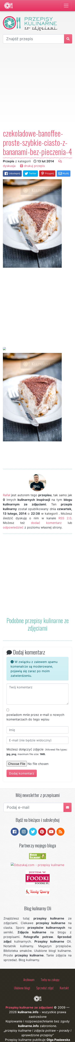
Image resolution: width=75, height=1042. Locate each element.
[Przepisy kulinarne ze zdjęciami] (8, 5)
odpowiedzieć (13, 527)
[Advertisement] (37, 85)
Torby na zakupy (50, 979)
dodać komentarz (46, 523)
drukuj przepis (34, 166)
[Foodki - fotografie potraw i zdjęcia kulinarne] (38, 877)
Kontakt (64, 987)
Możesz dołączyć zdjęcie (37, 751)
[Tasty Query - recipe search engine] (38, 891)
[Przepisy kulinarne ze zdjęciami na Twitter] (33, 831)
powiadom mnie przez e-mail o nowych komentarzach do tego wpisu (35, 717)
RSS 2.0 (64, 518)
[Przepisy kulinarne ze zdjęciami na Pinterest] (42, 831)
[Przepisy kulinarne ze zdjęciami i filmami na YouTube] (51, 831)
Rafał (6, 495)
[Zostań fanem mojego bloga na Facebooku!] (15, 831)
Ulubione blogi (22, 987)
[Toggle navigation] (66, 5)
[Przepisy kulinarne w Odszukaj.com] (37, 864)
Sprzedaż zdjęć (45, 987)
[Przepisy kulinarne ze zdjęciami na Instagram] (24, 831)
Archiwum (28, 979)
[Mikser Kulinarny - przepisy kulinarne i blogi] (37, 856)
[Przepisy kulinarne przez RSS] (60, 831)
